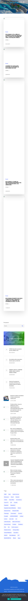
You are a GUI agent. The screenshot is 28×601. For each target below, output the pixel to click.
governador (13, 513)
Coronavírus (19, 499)
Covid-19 (6, 502)
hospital (6, 516)
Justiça (21, 516)
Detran (19, 508)
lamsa (5, 518)
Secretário (16, 532)
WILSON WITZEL (7, 538)
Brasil (7, 31)
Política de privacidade (16, 599)
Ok (8, 599)
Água (19, 538)
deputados (13, 505)
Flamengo (6, 513)
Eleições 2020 (15, 510)
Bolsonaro (6, 497)
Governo (20, 513)
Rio (9, 527)
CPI (11, 502)
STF (18, 535)
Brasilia (17, 497)
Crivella (15, 502)
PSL (5, 527)
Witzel (14, 538)
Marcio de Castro (16, 521)
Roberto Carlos (7, 529)
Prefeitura (20, 524)
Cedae (5, 499)
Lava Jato (11, 518)
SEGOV (5, 535)
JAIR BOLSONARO (14, 516)
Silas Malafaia (12, 535)
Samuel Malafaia (7, 532)
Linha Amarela (7, 521)
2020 (5, 494)
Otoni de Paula (7, 524)
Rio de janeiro (15, 527)
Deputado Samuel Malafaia (10, 508)
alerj (10, 494)
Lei (16, 518)
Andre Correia (16, 494)
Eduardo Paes (7, 510)
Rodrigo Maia (16, 529)
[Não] (26, 597)
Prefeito (14, 524)
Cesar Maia (11, 499)
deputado (6, 505)
